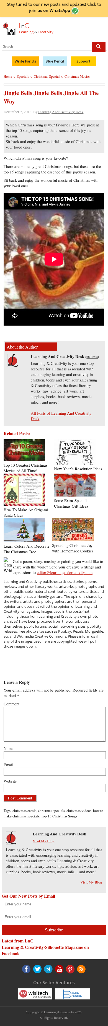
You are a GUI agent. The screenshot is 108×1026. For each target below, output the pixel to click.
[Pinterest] (59, 969)
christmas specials (51, 810)
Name (9, 748)
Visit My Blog (44, 840)
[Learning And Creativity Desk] (12, 365)
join (49, 10)
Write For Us (25, 61)
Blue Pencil (54, 61)
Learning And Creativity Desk (60, 111)
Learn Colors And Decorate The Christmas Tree (27, 549)
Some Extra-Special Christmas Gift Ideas (71, 503)
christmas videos (78, 810)
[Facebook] (26, 969)
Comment (11, 703)
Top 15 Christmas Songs (59, 816)
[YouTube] (48, 969)
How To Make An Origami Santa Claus (26, 512)
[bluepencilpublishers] (72, 993)
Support (83, 61)
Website (10, 781)
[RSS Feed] (69, 969)
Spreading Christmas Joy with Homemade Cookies (73, 548)
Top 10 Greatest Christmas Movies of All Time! (26, 468)
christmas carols (24, 810)
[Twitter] (37, 969)
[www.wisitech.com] (35, 993)
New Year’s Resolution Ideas (78, 468)
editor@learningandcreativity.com (64, 572)
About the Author (22, 347)
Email (8, 764)
